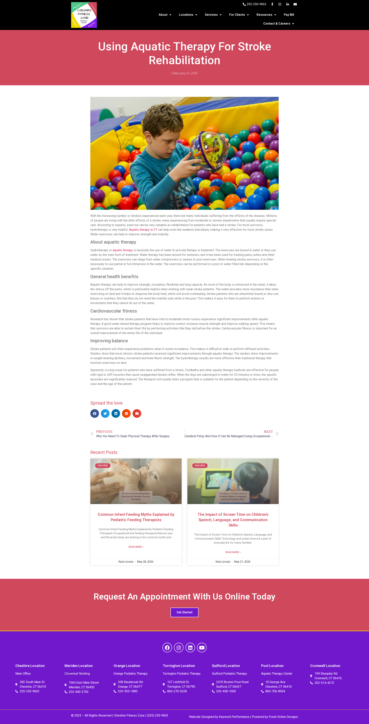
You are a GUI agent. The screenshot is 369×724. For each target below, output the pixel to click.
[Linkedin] (190, 647)
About (163, 15)
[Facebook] (167, 647)
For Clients (237, 15)
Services (211, 15)
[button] (94, 413)
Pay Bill (289, 15)
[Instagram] (179, 647)
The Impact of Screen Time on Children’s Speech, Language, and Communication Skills (233, 519)
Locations (186, 15)
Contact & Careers (276, 23)
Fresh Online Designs (283, 717)
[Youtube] (202, 647)
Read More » (136, 547)
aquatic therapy (123, 250)
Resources (264, 15)
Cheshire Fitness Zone (129, 715)
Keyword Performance (233, 717)
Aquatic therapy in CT (143, 229)
